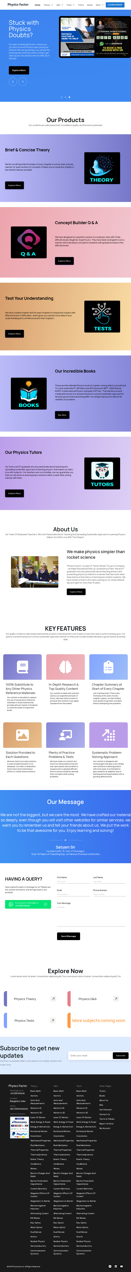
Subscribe (120, 1055)
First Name (62, 877)
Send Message (68, 936)
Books (90, 5)
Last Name (98, 877)
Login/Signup (115, 5)
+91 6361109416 (22, 905)
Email (59, 890)
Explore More (19, 58)
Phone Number (100, 890)
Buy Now (62, 415)
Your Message (64, 903)
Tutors (81, 5)
